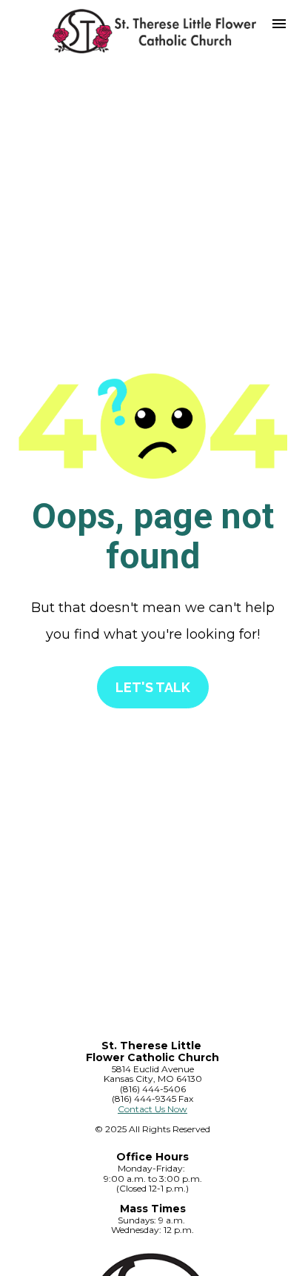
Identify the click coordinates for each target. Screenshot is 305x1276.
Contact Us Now (152, 1108)
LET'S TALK (152, 687)
